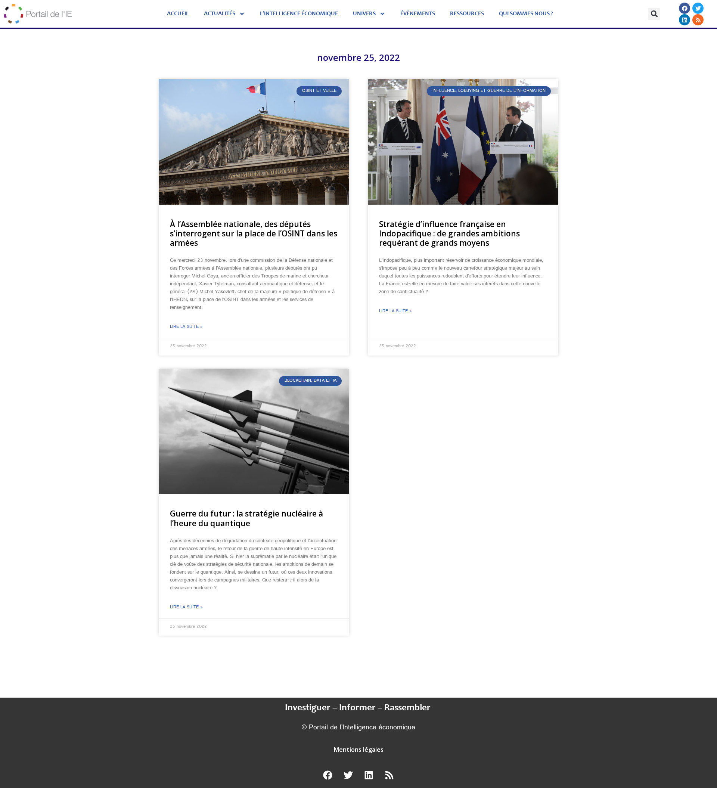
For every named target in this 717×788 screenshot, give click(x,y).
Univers (364, 14)
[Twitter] (698, 8)
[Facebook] (684, 8)
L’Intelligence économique (299, 14)
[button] (654, 14)
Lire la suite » (186, 327)
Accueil (178, 14)
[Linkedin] (684, 19)
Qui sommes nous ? (526, 14)
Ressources (467, 14)
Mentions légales (359, 749)
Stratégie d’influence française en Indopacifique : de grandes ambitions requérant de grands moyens (449, 233)
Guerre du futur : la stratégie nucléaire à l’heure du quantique (246, 518)
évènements (417, 14)
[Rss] (698, 19)
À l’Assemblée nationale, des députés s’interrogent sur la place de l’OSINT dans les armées (253, 233)
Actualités (219, 14)
